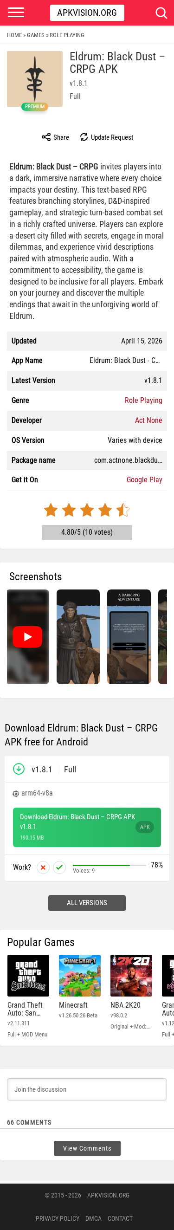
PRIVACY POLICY (57, 1218)
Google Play (144, 479)
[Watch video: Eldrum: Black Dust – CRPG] (27, 637)
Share (60, 137)
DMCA (93, 1218)
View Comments (87, 1148)
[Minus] (43, 867)
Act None (148, 420)
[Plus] (59, 867)
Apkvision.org (87, 12)
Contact (120, 1218)
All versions (87, 903)
